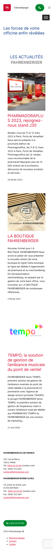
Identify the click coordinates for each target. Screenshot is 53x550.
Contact (12, 541)
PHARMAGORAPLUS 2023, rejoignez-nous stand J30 (25, 121)
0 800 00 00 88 (16, 523)
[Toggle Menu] (46, 17)
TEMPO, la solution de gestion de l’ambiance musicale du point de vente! (26, 362)
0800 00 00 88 (14, 465)
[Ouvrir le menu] (49, 7)
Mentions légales (17, 538)
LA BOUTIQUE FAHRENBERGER (23, 238)
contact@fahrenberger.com (16, 472)
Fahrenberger (21, 7)
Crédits (12, 544)
